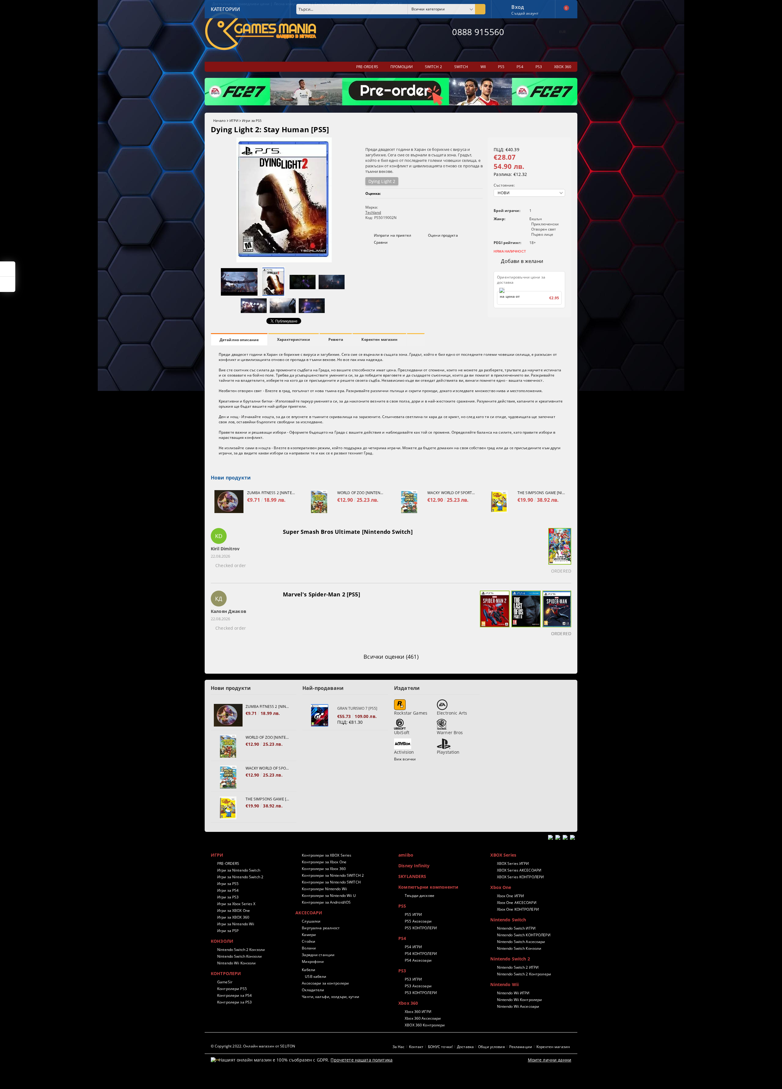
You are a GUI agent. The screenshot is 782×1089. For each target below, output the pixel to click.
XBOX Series (503, 855)
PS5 (402, 906)
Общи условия (491, 1046)
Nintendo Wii (504, 984)
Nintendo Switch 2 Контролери (524, 974)
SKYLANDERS (412, 876)
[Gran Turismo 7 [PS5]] (319, 715)
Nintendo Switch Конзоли (239, 956)
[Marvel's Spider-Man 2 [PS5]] (494, 614)
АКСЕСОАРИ (308, 913)
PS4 (402, 938)
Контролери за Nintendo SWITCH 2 (333, 875)
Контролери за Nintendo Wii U (329, 895)
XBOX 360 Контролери (425, 1025)
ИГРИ (233, 120)
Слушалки (311, 921)
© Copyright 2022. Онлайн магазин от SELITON (253, 1046)
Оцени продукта (443, 235)
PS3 (402, 971)
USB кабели (315, 976)
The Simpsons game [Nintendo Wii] (541, 492)
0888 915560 (478, 32)
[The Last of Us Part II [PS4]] (525, 614)
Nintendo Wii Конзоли (236, 963)
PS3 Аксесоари (418, 986)
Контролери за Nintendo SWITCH (331, 882)
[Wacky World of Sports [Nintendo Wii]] (409, 501)
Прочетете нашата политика (362, 1060)
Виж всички (405, 759)
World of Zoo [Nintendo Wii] (361, 492)
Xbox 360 (408, 1003)
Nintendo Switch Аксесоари (521, 941)
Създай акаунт (525, 13)
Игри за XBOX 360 (233, 917)
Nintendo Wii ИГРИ (513, 993)
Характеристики (293, 339)
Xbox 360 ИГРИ (418, 1011)
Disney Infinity (413, 866)
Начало (219, 120)
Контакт (416, 1046)
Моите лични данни (549, 1060)
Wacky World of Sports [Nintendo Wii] (451, 492)
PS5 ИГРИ (413, 914)
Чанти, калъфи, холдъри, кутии (330, 996)
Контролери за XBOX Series (326, 855)
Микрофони (313, 961)
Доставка (465, 1046)
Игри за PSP (228, 930)
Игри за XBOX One (233, 910)
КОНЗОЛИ (222, 941)
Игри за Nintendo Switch (238, 870)
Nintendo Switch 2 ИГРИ (518, 967)
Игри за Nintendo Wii (235, 924)
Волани (309, 948)
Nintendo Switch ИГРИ (516, 928)
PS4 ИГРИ (413, 946)
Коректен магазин (379, 339)
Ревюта (335, 339)
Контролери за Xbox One (324, 862)
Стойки (308, 941)
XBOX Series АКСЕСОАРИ (519, 870)
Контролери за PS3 (234, 1002)
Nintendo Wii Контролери (519, 999)
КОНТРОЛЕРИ (226, 973)
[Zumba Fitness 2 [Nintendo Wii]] (229, 501)
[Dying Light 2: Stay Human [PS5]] (284, 261)
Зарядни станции (318, 954)
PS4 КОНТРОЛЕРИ (421, 953)
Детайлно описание (239, 339)
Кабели (308, 969)
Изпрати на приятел (392, 235)
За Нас (399, 1046)
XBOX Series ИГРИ (513, 863)
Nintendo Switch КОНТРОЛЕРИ (523, 935)
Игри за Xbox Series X (236, 903)
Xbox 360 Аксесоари (423, 1018)
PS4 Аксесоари (418, 960)
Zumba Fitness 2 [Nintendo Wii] (271, 492)
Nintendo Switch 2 (510, 959)
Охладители (313, 989)
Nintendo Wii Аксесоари (518, 1006)
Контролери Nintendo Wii (324, 888)
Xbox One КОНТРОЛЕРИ (518, 909)
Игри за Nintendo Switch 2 (240, 877)
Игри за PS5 (251, 120)
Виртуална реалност (321, 928)
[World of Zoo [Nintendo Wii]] (319, 501)
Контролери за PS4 (234, 995)
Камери (309, 934)
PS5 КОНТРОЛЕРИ (421, 928)
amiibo (405, 855)
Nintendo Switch (508, 920)
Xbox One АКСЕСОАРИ (516, 902)
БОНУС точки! (440, 1046)
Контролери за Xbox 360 (324, 868)
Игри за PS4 (228, 890)
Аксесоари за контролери (325, 983)
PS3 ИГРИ (413, 979)
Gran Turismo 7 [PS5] (357, 708)
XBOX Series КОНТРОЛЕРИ (520, 877)
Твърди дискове (419, 895)
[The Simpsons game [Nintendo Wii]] (499, 501)
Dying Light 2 (382, 181)
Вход (517, 6)
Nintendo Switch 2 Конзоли (241, 949)
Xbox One (500, 887)
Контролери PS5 (232, 988)
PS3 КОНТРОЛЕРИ (421, 992)
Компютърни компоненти (428, 887)
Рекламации (520, 1046)
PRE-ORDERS (228, 863)
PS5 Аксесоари (418, 921)
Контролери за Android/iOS (326, 902)
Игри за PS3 (228, 897)
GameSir (224, 982)
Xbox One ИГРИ (510, 895)
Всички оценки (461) (391, 656)
